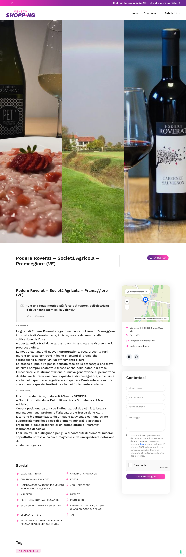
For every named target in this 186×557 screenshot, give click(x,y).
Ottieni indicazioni (138, 292)
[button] (127, 301)
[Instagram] (12, 3)
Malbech (26, 494)
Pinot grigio (78, 500)
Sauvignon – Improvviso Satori (41, 505)
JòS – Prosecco (80, 485)
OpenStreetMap (150, 319)
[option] (31, 131)
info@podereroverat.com (142, 340)
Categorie (171, 13)
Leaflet (138, 319)
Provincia (150, 13)
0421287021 (159, 257)
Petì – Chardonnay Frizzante (40, 500)
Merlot (75, 494)
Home (134, 13)
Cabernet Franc (31, 473)
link (142, 444)
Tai (72, 514)
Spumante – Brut (32, 514)
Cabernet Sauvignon (83, 473)
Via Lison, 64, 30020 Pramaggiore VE (146, 329)
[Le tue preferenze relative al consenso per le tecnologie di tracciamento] (181, 552)
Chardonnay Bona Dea (35, 479)
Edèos (74, 479)
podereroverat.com (139, 346)
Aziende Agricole (28, 550)
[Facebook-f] (7, 3)
